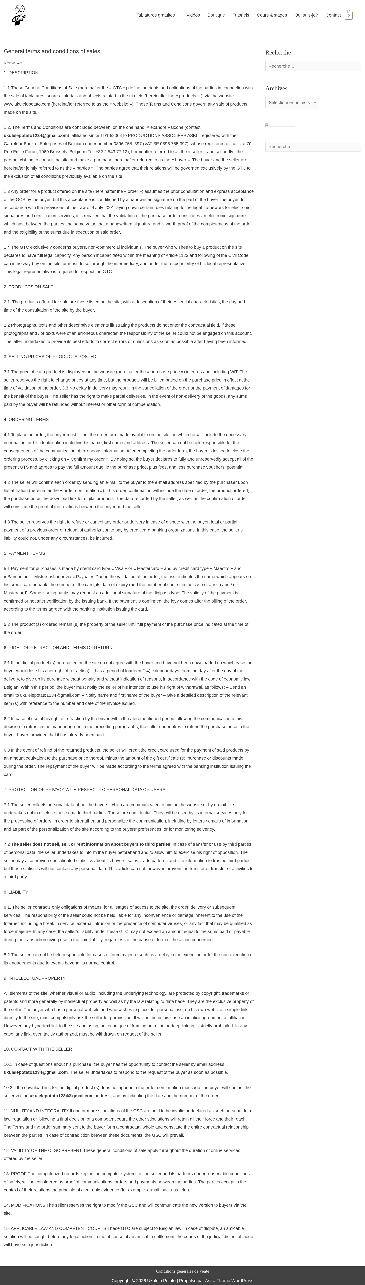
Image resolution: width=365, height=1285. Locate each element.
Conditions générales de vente (182, 1271)
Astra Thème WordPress (229, 1280)
